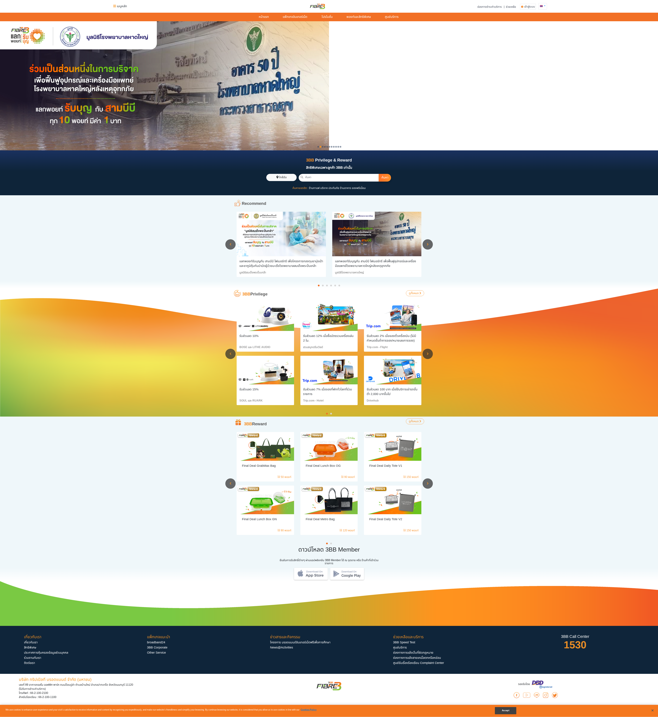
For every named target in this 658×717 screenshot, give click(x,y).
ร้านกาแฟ (314, 188)
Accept (505, 710)
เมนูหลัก (121, 6)
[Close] (652, 710)
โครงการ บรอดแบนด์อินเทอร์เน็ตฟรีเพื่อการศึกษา (300, 642)
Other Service (156, 652)
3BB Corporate (157, 647)
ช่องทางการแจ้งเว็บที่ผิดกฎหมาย (413, 652)
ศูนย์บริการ (392, 17)
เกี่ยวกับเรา (31, 642)
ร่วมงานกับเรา (32, 658)
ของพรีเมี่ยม (359, 188)
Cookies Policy (308, 710)
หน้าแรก (264, 17)
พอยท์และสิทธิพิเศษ (358, 17)
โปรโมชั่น (327, 17)
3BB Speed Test (404, 642)
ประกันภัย (333, 188)
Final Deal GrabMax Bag (259, 465)
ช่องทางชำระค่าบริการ (489, 7)
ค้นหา (384, 177)
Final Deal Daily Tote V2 (385, 519)
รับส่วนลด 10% (249, 336)
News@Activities (281, 647)
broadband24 (156, 642)
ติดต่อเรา (29, 663)
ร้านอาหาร (345, 188)
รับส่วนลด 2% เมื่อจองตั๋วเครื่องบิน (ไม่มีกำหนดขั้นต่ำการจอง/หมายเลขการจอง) (391, 338)
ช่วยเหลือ (511, 7)
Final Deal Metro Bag (320, 519)
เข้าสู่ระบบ (529, 7)
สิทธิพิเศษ (30, 647)
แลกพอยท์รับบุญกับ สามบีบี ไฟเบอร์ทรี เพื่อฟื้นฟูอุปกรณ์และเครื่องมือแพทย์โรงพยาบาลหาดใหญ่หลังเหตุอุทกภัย (375, 263)
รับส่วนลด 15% (249, 389)
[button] (542, 6)
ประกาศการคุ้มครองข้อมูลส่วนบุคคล (46, 652)
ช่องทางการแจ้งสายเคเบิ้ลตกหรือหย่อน (417, 658)
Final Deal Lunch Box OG (323, 465)
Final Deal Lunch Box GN (259, 519)
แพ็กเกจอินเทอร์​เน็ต (295, 17)
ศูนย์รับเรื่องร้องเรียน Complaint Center (418, 663)
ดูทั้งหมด (414, 293)
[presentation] (230, 244)
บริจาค (324, 188)
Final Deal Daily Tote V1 (385, 465)
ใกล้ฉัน (282, 177)
